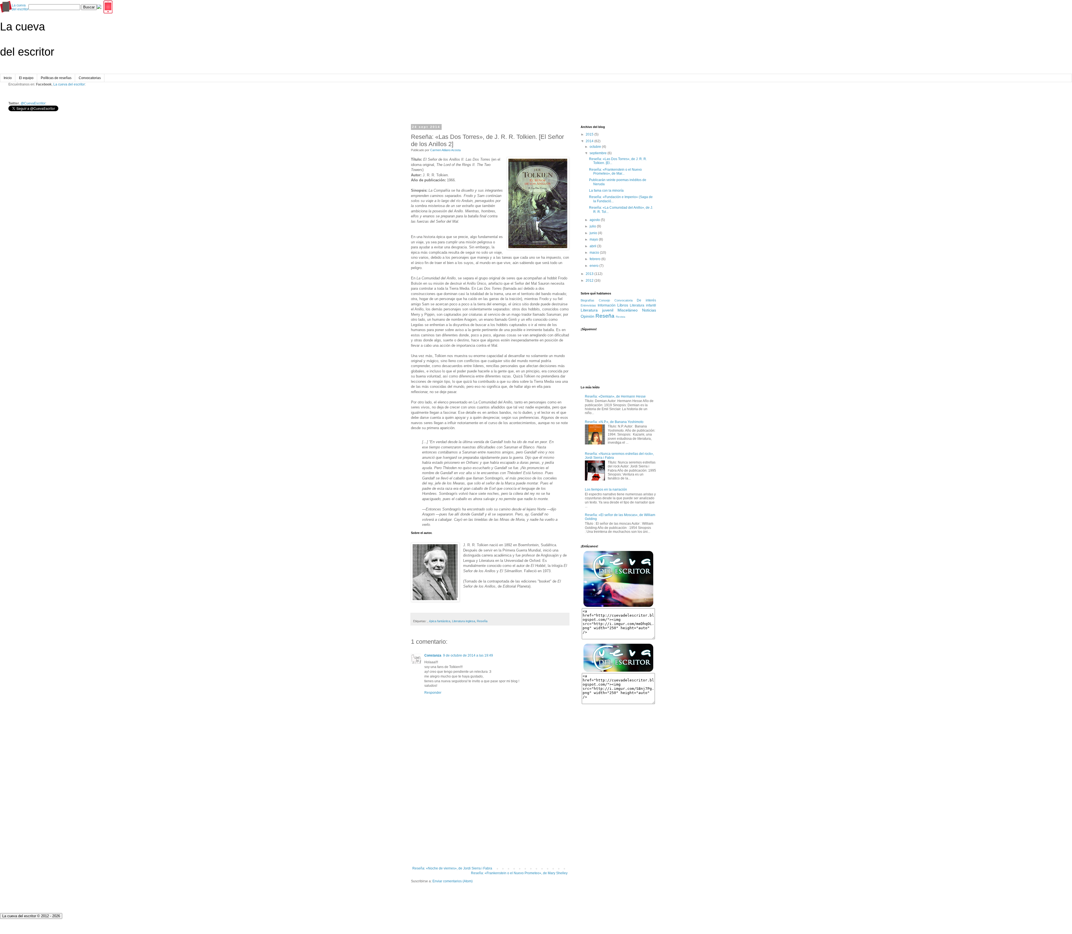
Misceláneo (628, 310)
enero (594, 266)
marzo (594, 253)
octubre (595, 147)
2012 (590, 280)
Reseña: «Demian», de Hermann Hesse (615, 396)
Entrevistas (588, 305)
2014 (590, 141)
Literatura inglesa (463, 621)
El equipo (26, 78)
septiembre (598, 153)
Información (607, 305)
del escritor (20, 7)
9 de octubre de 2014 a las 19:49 (468, 655)
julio (593, 226)
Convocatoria (623, 300)
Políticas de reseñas (56, 78)
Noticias (649, 310)
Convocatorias (90, 78)
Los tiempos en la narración (606, 489)
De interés (646, 300)
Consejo (604, 300)
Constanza (432, 655)
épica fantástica (439, 621)
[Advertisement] (490, 820)
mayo (594, 239)
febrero (595, 259)
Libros (622, 305)
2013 (590, 274)
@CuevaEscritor (33, 103)
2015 (590, 134)
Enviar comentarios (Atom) (452, 881)
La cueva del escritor (69, 84)
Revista (620, 316)
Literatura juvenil (597, 310)
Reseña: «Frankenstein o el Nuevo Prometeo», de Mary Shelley (519, 873)
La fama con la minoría (606, 190)
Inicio (8, 78)
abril (593, 246)
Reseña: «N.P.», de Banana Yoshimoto (614, 422)
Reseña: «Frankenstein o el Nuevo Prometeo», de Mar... (615, 171)
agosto (595, 220)
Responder (432, 693)
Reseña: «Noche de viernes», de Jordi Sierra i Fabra (452, 868)
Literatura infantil (643, 305)
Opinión (587, 316)
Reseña (482, 621)
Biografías (587, 300)
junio (593, 233)
